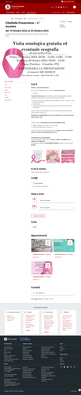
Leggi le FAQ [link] (25, 367)
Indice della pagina (8, 81)
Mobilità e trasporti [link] (45, 350)
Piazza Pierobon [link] (39, 183)
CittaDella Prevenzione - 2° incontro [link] (64, 254)
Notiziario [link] (62, 361)
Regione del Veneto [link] (8, 1)
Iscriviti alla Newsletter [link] (28, 375)
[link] (68, 1)
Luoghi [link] (61, 357)
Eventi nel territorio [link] (56, 12)
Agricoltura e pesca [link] (27, 347)
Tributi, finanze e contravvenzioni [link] (48, 354)
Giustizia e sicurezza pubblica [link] (47, 347)
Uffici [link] (63, 12)
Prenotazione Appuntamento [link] (29, 369)
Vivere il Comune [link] (31, 12)
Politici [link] (5, 354)
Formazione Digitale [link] (27, 374)
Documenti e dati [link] (7, 357)
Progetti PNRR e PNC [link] (8, 360)
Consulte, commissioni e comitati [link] (11, 359)
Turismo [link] (43, 355)
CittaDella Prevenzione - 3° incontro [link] (42, 277)
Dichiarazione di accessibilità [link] (47, 372)
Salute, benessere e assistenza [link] (47, 352)
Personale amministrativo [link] (9, 355)
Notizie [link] (61, 347)
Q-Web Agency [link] (73, 391)
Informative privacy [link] (45, 369)
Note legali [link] (43, 370)
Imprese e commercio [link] (45, 348)
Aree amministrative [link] (8, 348)
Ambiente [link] (25, 348)
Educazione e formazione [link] (28, 359)
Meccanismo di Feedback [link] (46, 374)
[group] (13, 323)
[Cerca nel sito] (74, 7)
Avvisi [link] (61, 350)
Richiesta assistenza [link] (27, 372)
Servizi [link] (23, 12)
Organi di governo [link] (8, 347)
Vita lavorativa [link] (44, 357)
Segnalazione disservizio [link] (28, 370)
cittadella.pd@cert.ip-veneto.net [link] (13, 384)
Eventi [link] (61, 359)
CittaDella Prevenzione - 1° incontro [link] (42, 254)
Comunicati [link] (62, 348)
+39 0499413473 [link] (40, 293)
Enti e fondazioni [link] (7, 352)
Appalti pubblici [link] (26, 352)
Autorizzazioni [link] (26, 354)
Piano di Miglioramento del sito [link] (29, 377)
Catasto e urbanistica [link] (27, 355)
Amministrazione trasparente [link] (47, 367)
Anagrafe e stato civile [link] (27, 350)
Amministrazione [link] (10, 12)
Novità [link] (18, 12)
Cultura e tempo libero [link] (27, 357)
